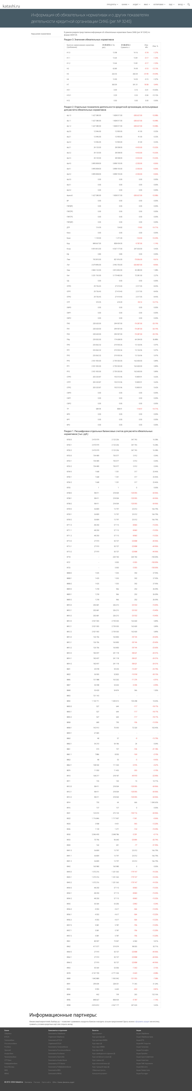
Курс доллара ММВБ (99, 1040)
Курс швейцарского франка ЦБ (103, 1053)
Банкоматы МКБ (54, 1070)
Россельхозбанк (10, 1043)
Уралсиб (7, 1050)
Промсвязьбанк (10, 1057)
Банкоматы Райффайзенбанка (59, 1067)
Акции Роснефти (142, 1050)
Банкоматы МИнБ (55, 1073)
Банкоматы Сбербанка (56, 1033)
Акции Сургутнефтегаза (144, 1057)
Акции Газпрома (142, 1047)
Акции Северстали (143, 1070)
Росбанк (7, 1047)
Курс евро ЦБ (97, 1043)
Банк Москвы (9, 1067)
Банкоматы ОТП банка (56, 1063)
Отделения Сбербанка (56, 1037)
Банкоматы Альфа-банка (57, 1060)
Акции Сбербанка (142, 1033)
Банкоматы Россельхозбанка (59, 1050)
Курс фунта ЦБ (97, 1050)
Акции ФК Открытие (143, 1043)
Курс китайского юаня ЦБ (101, 1057)
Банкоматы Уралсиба (56, 1057)
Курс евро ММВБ (98, 1047)
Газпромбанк (9, 1040)
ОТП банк (7, 1060)
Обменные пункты (98, 1070)
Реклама (37, 1082)
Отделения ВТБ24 (54, 1043)
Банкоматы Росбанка (56, 1053)
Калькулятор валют (99, 1073)
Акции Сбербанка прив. (144, 1037)
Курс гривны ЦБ (98, 1060)
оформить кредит (142, 1022)
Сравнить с (125, 47)
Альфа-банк (8, 1053)
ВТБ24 (6, 1037)
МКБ (6, 1070)
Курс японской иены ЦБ (101, 1063)
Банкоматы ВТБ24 (55, 1040)
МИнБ (6, 1073)
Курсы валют (97, 1033)
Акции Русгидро (142, 1073)
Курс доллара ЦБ (98, 1037)
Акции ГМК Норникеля (144, 1063)
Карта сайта (46, 1082)
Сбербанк (7, 1033)
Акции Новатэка (142, 1060)
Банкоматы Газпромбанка (58, 1047)
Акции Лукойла (141, 1053)
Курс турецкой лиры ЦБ (100, 1067)
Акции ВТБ (140, 1040)
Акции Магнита (141, 1067)
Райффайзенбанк (10, 1063)
